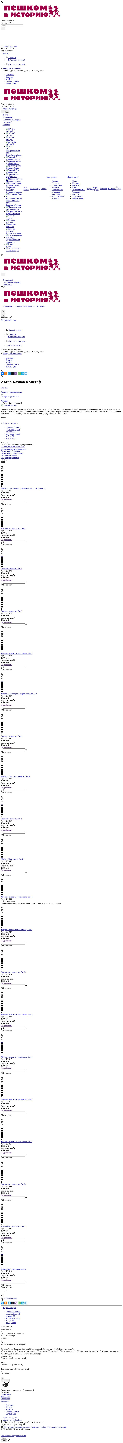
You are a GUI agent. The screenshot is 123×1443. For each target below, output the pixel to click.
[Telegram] (26, 373)
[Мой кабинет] (2, 277)
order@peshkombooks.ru (12, 68)
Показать (5, 1380)
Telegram (9, 77)
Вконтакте (10, 75)
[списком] (4, 460)
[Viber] (15, 373)
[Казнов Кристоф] (8, 405)
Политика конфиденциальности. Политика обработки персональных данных (35, 1427)
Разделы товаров (9, 423)
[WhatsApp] (19, 373)
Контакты (5, 1401)
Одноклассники (12, 81)
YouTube (9, 79)
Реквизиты (5, 1399)
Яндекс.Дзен (11, 83)
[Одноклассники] (5, 373)
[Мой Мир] (9, 373)
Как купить (5, 1397)
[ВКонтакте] (2, 373)
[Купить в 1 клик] (2, 469)
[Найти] (3, 28)
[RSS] (2, 376)
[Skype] (22, 373)
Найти (4, 1441)
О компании (6, 1394)
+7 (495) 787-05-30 (9, 46)
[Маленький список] (2, 462)
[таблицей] (6, 460)
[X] (12, 373)
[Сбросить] (2, 1378)
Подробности (6, 499)
